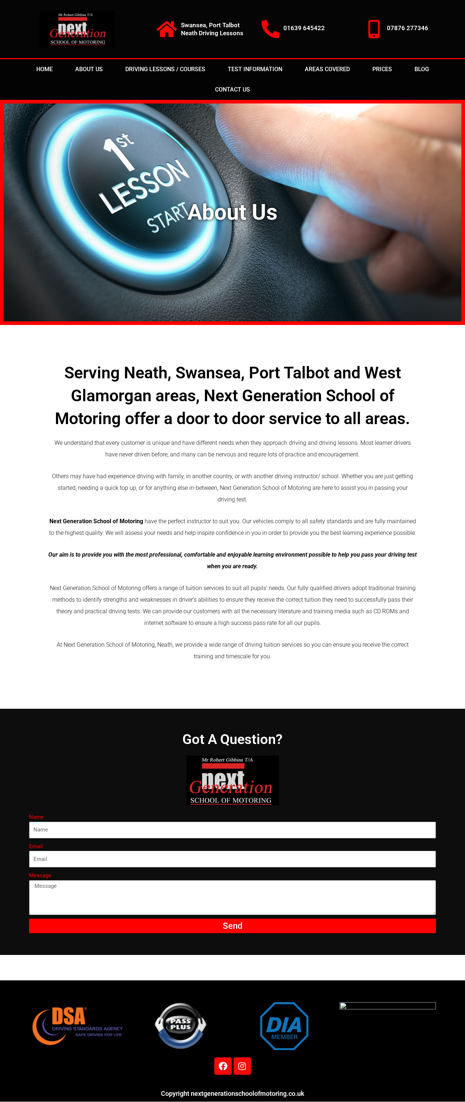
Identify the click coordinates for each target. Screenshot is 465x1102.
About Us (89, 69)
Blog (422, 69)
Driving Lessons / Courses (165, 69)
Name (36, 817)
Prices (382, 69)
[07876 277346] (374, 29)
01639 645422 (304, 28)
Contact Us (232, 89)
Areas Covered (327, 69)
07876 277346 (407, 28)
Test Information (255, 69)
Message (40, 875)
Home (44, 69)
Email (36, 846)
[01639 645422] (271, 29)
